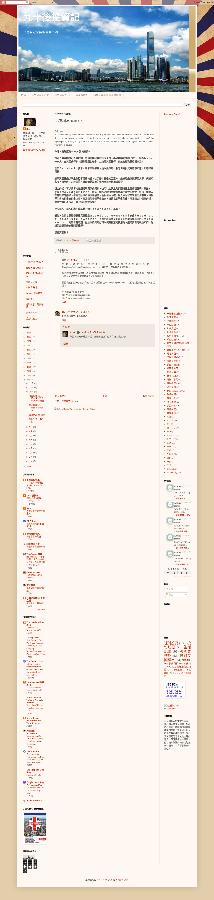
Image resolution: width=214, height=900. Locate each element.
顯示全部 (41, 610)
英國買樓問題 (173, 364)
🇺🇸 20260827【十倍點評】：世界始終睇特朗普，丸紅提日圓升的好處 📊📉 (35, 560)
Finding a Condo (33, 774)
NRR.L (170, 453)
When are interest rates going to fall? (34, 688)
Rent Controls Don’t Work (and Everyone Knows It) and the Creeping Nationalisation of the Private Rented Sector (35, 647)
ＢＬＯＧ (171, 427)
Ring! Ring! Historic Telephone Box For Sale (35, 708)
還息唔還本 (180, 498)
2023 (29, 332)
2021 (29, 341)
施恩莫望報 (31, 281)
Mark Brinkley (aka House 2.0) (33, 719)
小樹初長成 (31, 287)
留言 (170, 594)
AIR (169, 416)
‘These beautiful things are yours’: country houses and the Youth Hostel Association (34, 669)
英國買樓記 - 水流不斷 (185, 564)
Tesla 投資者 (32, 495)
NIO (169, 450)
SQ (168, 461)
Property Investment (31, 732)
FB (168, 431)
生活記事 (171, 317)
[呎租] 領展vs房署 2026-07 (34, 576)
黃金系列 (171, 386)
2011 (29, 466)
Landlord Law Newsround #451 (33, 628)
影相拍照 (171, 394)
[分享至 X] (93, 240)
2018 (29, 353)
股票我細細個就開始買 (178, 343)
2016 (29, 362)
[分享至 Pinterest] (99, 240)
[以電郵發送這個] (87, 240)
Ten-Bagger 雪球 (34, 554)
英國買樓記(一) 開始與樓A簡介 (36, 408)
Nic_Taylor (102, 879)
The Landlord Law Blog (35, 623)
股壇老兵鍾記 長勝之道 (35, 599)
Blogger (119, 879)
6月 (31, 439)
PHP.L (170, 457)
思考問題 (171, 353)
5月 (31, 444)
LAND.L (171, 442)
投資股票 (171, 332)
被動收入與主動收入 (35, 274)
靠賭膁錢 (171, 412)
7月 (31, 435)
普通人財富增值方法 (35, 546)
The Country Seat (34, 661)
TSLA (170, 468)
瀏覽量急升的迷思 (34, 603)
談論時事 (171, 405)
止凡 (64, 311)
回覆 (64, 302)
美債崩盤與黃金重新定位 (35, 512)
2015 (29, 366)
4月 (31, 448)
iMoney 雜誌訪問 (34, 292)
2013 (29, 375)
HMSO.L (171, 435)
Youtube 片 (172, 472)
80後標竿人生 (33, 544)
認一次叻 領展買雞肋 (184, 531)
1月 (31, 461)
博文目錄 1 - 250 (40, 95)
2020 (29, 345)
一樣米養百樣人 (174, 313)
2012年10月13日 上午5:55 (79, 311)
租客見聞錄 (172, 375)
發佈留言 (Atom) (70, 401)
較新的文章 (60, 395)
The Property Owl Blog (35, 771)
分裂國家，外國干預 (35, 306)
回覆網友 (171, 320)
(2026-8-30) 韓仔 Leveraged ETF (33, 499)
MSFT (170, 446)
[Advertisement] (34, 203)
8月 (31, 431)
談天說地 (171, 401)
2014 (29, 370)
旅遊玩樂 (171, 372)
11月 (31, 387)
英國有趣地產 (173, 357)
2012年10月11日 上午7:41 (79, 259)
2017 (29, 358)
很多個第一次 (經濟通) (35, 589)
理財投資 (171, 383)
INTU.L (170, 439)
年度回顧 (171, 324)
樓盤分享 (171, 398)
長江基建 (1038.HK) (176, 349)
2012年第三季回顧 (36, 420)
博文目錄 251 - (62, 95)
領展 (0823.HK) (174, 390)
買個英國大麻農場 (35, 267)
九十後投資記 (51, 17)
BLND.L (171, 424)
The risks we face (33, 723)
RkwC (73, 332)
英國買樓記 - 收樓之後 (185, 515)
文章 (170, 589)
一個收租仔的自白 (35, 261)
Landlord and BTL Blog (35, 683)
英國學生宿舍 (173, 368)
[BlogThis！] (90, 240)
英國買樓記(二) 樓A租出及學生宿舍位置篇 (36, 398)
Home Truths (32, 751)
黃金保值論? (32, 318)
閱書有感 (171, 409)
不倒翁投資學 (33, 480)
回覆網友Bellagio (37, 414)
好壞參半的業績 (33, 536)
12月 (31, 383)
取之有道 (30, 585)
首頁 (23, 95)
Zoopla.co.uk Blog (35, 782)
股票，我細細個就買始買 (107, 95)
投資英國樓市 (173, 335)
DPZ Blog (31, 521)
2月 (31, 456)
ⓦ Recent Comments (182, 576)
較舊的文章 (148, 395)
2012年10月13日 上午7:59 (93, 332)
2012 (29, 379)
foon (28, 508)
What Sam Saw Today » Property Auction (34, 700)
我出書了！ (31, 298)
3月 (31, 452)
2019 (29, 349)
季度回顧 (171, 339)
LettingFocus (32, 637)
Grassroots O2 (33, 572)
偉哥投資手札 (33, 534)
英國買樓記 (82, 95)
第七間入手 (31, 312)
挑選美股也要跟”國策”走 (35, 525)
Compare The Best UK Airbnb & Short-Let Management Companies (35, 739)
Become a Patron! (172, 113)
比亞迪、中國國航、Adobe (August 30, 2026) (35, 485)
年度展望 (171, 328)
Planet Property (34, 800)
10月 (31, 391)
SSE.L (170, 465)
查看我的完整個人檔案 (34, 149)
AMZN (170, 420)
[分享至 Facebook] (96, 240)
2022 (29, 336)
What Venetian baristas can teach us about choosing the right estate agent (35, 758)
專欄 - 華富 (172, 379)
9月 (31, 426)
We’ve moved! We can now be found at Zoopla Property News (35, 788)
